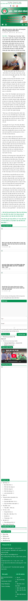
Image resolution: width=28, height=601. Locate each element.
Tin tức (4, 510)
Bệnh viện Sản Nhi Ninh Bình (6, 577)
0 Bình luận (20, 32)
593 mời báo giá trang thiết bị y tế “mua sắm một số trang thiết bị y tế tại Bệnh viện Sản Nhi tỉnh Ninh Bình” (13, 220)
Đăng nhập (5, 534)
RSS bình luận (6, 538)
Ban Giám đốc (7, 485)
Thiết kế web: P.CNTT (6, 581)
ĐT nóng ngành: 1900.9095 (9, 550)
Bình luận (5, 301)
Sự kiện (6, 516)
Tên (2, 318)
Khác (4, 495)
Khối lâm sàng (7, 489)
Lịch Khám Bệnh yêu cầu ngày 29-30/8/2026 (11, 4)
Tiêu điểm (5, 505)
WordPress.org (6, 540)
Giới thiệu (5, 482)
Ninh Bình (4, 36)
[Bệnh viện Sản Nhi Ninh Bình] (2, 24)
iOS (21, 343)
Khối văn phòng (8, 491)
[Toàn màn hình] (25, 361)
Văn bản (5, 520)
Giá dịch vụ (7, 499)
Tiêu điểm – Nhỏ (8, 507)
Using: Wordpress (5, 583)
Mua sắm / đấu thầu (9, 514)
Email (3, 323)
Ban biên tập (12, 32)
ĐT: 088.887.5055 (6, 548)
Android (18, 343)
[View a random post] (26, 24)
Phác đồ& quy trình (8, 522)
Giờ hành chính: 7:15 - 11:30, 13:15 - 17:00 (12, 560)
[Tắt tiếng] (22, 361)
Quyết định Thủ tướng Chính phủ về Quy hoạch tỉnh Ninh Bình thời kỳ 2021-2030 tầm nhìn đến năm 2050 (13, 288)
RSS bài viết (6, 536)
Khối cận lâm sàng (8, 487)
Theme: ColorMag (5, 586)
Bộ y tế (18, 577)
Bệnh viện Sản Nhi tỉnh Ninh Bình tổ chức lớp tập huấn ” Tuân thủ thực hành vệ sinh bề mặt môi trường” (14, 244)
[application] (14, 356)
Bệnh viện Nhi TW (21, 588)
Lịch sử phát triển (8, 493)
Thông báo (6, 518)
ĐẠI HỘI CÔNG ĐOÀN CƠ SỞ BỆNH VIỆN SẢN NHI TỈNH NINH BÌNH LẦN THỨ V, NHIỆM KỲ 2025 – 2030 (13, 266)
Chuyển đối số (7, 512)
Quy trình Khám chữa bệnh (10, 503)
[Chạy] (3, 361)
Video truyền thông (7, 524)
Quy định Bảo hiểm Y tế (9, 501)
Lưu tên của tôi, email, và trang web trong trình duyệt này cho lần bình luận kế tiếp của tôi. (14, 330)
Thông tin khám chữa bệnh (9, 497)
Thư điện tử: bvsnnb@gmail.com (10, 554)
